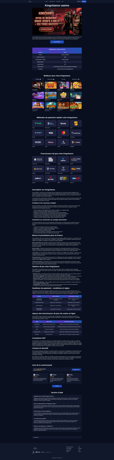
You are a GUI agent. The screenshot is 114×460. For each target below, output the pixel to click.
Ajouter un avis (76, 369)
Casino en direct (50, 79)
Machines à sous (75, 79)
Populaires (37, 79)
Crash (63, 79)
